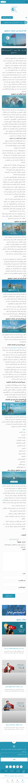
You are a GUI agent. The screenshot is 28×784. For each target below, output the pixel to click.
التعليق (23, 549)
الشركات (12, 770)
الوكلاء (6, 770)
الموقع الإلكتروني (21, 587)
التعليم (23, 770)
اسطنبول (22, 109)
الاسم (23, 573)
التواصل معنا (20, 490)
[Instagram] (10, 766)
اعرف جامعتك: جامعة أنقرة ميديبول (14, 724)
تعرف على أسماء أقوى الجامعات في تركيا (14, 648)
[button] (26, 2)
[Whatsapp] (14, 766)
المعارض (18, 770)
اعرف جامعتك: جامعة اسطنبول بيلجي (14, 686)
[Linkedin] (21, 766)
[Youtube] (17, 766)
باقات (3, 500)
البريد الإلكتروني (21, 580)
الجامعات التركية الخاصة (15, 347)
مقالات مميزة (17, 50)
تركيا (22, 22)
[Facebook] (7, 766)
